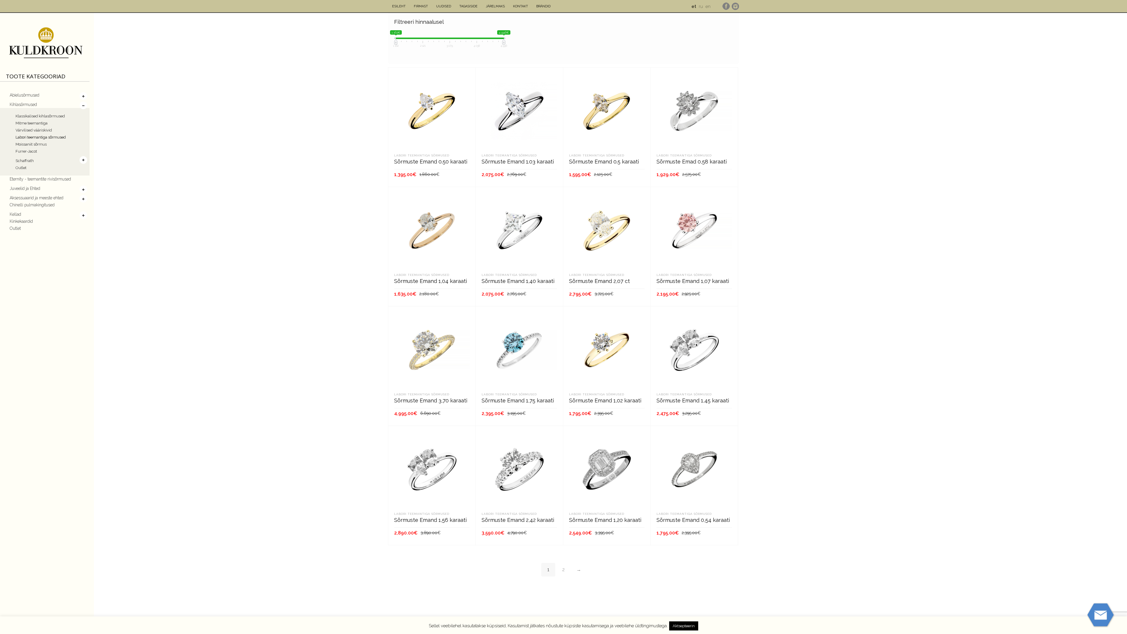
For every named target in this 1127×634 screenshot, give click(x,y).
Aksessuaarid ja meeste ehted (36, 197)
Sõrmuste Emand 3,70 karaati (430, 400)
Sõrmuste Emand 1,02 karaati (605, 400)
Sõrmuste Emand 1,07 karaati (693, 281)
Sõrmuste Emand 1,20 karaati (605, 520)
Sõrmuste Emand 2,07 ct (599, 281)
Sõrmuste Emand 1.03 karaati (518, 161)
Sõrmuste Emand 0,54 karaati (693, 520)
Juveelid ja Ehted (25, 188)
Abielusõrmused (24, 95)
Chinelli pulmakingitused (32, 205)
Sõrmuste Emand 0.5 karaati (604, 161)
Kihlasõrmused (23, 104)
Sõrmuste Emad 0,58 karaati (692, 161)
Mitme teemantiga (32, 123)
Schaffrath (25, 160)
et (693, 6)
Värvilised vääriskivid (34, 130)
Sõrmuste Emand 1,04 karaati (430, 281)
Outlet (21, 168)
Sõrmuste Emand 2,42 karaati (518, 520)
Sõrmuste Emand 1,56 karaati (430, 520)
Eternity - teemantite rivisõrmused (40, 179)
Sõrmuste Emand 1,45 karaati (693, 400)
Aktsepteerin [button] (684, 626)
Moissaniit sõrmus (31, 144)
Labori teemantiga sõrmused (41, 137)
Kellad (15, 214)
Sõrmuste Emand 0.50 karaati (430, 161)
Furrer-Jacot (26, 151)
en (708, 6)
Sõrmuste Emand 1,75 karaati (518, 400)
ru (701, 6)
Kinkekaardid (21, 221)
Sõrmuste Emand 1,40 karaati (518, 281)
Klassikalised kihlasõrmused (40, 116)
